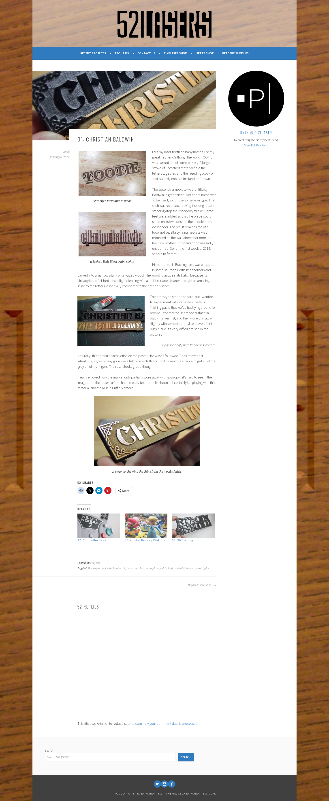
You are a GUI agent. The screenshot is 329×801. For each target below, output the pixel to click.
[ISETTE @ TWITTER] (157, 784)
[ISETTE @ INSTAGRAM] (164, 784)
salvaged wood (183, 568)
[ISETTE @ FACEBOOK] (171, 784)
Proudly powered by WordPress (138, 793)
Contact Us (146, 53)
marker (139, 568)
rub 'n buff (166, 568)
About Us (122, 53)
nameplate (152, 568)
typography (201, 568)
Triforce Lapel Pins (200, 585)
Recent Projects (93, 53)
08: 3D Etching (182, 540)
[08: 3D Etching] (193, 526)
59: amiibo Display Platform (146, 540)
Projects (95, 562)
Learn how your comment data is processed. (166, 723)
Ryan (66, 151)
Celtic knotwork (115, 568)
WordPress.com (203, 793)
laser (130, 568)
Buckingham (96, 568)
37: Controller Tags (92, 540)
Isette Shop (204, 53)
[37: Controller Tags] (98, 526)
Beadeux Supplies (235, 53)
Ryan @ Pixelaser (256, 132)
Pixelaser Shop (175, 53)
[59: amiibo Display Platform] (146, 526)
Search (49, 750)
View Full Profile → (256, 145)
